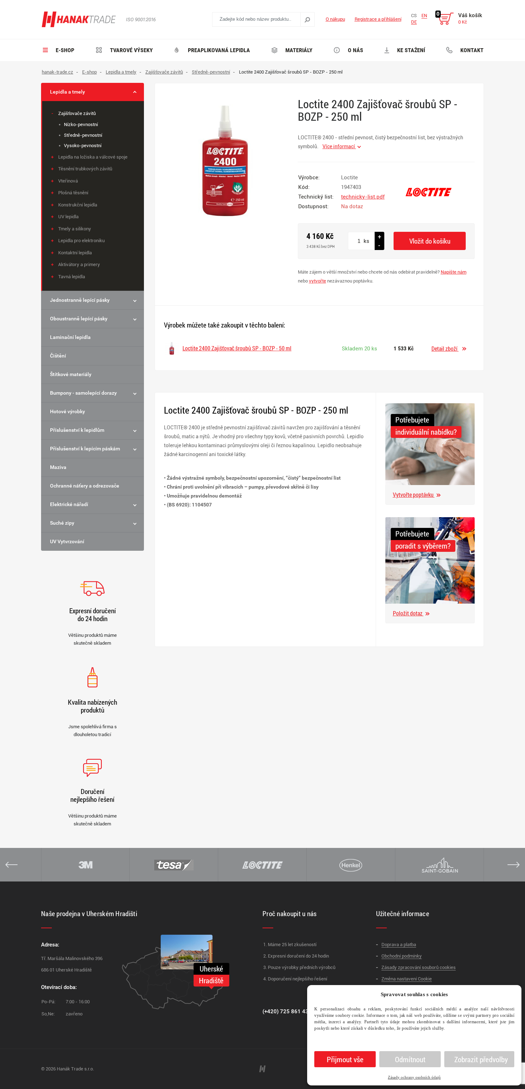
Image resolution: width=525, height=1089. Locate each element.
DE (414, 22)
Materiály (298, 50)
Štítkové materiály (70, 374)
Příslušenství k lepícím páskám (85, 448)
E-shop (64, 50)
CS (414, 15)
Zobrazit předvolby (481, 1059)
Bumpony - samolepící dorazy (83, 393)
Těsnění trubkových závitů (85, 168)
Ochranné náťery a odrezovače (84, 486)
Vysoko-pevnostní (82, 145)
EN (424, 15)
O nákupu (335, 19)
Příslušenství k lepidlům (77, 430)
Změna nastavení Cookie (406, 978)
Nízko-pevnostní (81, 124)
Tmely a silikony (74, 228)
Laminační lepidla (70, 337)
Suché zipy (62, 523)
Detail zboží (445, 348)
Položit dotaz (408, 613)
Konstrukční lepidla (77, 205)
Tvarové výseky (131, 50)
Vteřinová (68, 181)
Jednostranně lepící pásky (80, 300)
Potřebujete (412, 420)
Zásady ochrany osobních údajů (414, 1077)
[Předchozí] (11, 865)
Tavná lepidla (71, 276)
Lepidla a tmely (67, 92)
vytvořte (317, 281)
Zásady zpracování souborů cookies (418, 967)
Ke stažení (410, 50)
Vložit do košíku (429, 240)
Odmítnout (410, 1059)
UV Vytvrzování (67, 541)
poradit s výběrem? (423, 546)
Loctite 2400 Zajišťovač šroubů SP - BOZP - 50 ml (236, 348)
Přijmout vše (345, 1059)
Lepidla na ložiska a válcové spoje (93, 157)
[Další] (514, 865)
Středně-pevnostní (83, 135)
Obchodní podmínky (401, 956)
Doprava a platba (398, 944)
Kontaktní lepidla (75, 252)
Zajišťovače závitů (77, 113)
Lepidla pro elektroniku (81, 240)
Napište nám (453, 272)
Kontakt (471, 50)
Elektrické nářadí (69, 504)
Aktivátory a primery (79, 264)
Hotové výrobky (67, 411)
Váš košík (470, 18)
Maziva (58, 467)
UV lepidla (68, 216)
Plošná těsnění (73, 192)
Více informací (339, 146)
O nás (354, 50)
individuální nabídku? (426, 432)
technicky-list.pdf (363, 197)
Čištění (58, 356)
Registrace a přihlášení (378, 19)
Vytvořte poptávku (414, 494)
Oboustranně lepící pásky (79, 318)
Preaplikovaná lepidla (218, 50)
